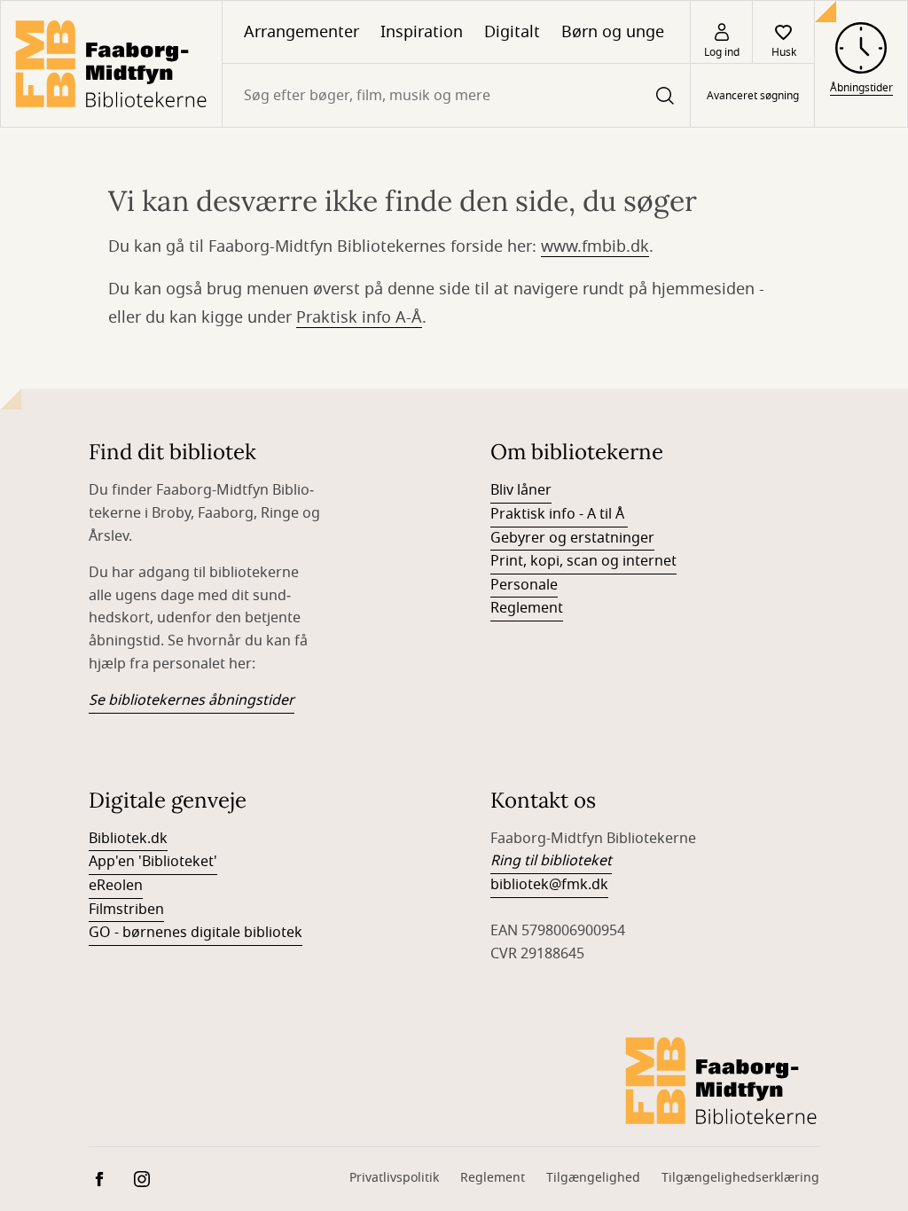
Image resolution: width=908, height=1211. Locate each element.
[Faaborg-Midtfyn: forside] (111, 64)
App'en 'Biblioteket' (153, 861)
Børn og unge (612, 31)
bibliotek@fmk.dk (549, 884)
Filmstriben (126, 909)
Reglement (526, 608)
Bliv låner (521, 490)
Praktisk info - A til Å (559, 514)
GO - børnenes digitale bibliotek (195, 932)
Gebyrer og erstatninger (572, 538)
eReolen (116, 885)
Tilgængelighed (593, 1177)
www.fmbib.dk (595, 246)
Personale (524, 585)
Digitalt (512, 31)
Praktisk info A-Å (359, 317)
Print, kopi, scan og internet (583, 561)
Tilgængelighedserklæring (740, 1177)
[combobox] (456, 95)
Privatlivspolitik (394, 1177)
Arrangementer (301, 31)
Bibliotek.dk (128, 838)
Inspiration (421, 31)
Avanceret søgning (753, 96)
